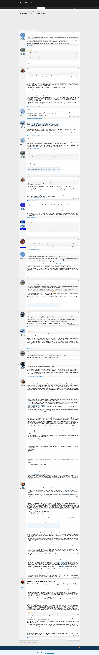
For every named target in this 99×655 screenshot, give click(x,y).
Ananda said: (29, 153)
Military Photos (33, 8)
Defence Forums (41, 8)
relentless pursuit (64, 566)
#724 (78, 109)
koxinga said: (30, 283)
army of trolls (39, 534)
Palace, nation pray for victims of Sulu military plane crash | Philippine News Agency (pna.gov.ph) (44, 263)
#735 (78, 328)
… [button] (33, 639)
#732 (78, 252)
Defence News (26, 8)
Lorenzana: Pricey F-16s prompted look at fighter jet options (41, 123)
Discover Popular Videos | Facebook (33, 523)
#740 (78, 579)
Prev (20, 639)
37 (28, 639)
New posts (20, 9)
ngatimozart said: (30, 242)
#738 (78, 379)
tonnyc (22, 208)
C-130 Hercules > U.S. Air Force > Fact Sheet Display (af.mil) (37, 272)
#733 (78, 280)
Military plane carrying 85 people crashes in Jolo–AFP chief (37, 168)
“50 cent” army (51, 533)
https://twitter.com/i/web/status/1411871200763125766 (38, 601)
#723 (78, 68)
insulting (48, 567)
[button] (36, 8)
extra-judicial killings (36, 567)
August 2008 (69, 490)
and (31, 45)
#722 (78, 47)
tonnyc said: (29, 612)
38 (30, 639)
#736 (78, 351)
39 (31, 639)
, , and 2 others (34, 106)
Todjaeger (23, 317)
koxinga (22, 38)
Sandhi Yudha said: (30, 71)
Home (21, 8)
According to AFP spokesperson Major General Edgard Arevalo (39, 617)
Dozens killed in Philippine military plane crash (36, 303)
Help (75, 647)
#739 (78, 482)
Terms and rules (66, 647)
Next (37, 639)
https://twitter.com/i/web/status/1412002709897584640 (38, 405)
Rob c (23, 244)
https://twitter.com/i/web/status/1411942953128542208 (38, 502)
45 (34, 639)
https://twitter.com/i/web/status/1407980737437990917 (38, 197)
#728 (78, 177)
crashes (60, 490)
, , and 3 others (35, 376)
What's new (47, 8)
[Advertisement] (49, 23)
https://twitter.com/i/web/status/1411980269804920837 (38, 474)
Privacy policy (71, 647)
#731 (78, 239)
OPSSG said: (29, 50)
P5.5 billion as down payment (37, 210)
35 (25, 639)
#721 (78, 33)
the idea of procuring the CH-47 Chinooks (69, 517)
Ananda (22, 114)
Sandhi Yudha (22, 53)
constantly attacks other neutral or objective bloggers (62, 529)
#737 (78, 362)
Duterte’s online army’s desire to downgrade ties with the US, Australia (40, 414)
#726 (78, 138)
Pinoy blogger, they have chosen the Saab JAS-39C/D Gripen (41, 52)
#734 (78, 312)
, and (33, 148)
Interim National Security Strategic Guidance (58, 562)
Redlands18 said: (30, 35)
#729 (78, 202)
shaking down (54, 567)
